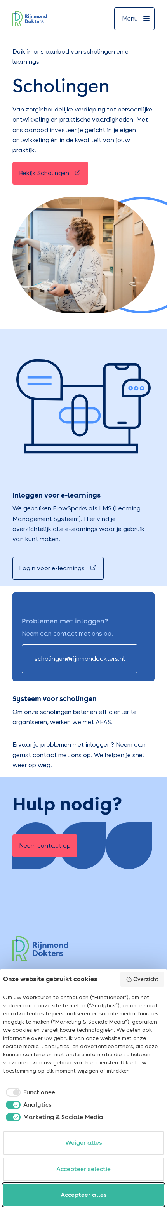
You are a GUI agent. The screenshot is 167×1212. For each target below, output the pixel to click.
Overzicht (145, 979)
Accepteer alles (84, 1194)
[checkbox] (30, 1092)
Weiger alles (83, 1142)
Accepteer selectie (83, 1169)
